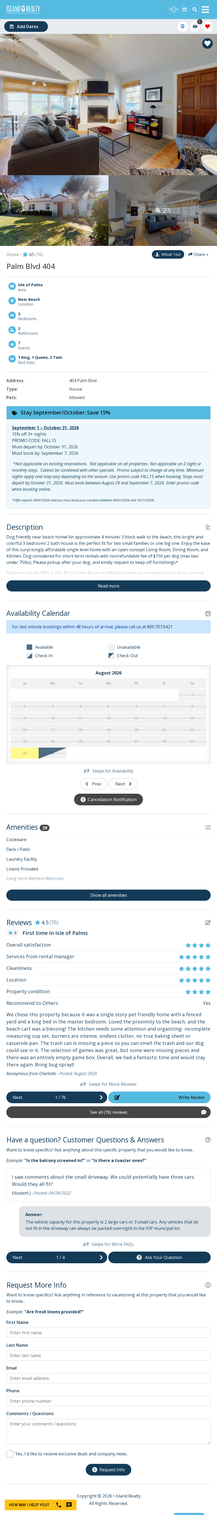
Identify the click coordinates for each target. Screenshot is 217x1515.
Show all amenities (108, 895)
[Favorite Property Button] (207, 43)
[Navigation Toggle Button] (205, 9)
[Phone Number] (174, 9)
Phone (13, 1391)
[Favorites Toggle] (207, 26)
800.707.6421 (160, 627)
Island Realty (128, 1496)
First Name (17, 1322)
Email (11, 1368)
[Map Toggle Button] (182, 26)
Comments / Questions (30, 1413)
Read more (108, 586)
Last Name (17, 1345)
